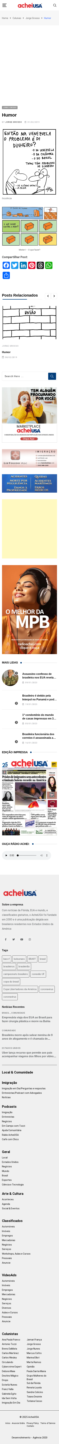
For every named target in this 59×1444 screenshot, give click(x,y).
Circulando (7, 1362)
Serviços (6, 1249)
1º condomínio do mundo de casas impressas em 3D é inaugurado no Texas (39, 719)
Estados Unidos (11, 1048)
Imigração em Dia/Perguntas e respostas (24, 1088)
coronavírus (9, 996)
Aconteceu (8, 1199)
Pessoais (7, 1258)
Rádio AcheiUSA (10, 1135)
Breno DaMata (9, 1348)
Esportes (7, 1180)
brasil (43, 958)
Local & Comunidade (17, 1072)
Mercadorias (8, 1240)
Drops (5, 1380)
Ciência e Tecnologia (13, 1184)
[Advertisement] (29, 56)
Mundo (5, 1171)
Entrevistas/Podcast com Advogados (22, 1093)
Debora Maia (8, 1371)
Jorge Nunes (33, 1348)
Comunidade (18, 1013)
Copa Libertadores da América (20, 989)
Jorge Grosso (33, 18)
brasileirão (24, 966)
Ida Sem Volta (9, 1398)
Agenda (6, 1204)
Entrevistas (8, 1116)
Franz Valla (7, 1389)
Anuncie (6, 1262)
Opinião (31, 1366)
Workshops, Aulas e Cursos (16, 1253)
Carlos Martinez (10, 1353)
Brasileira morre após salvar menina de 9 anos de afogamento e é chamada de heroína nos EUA (27, 1039)
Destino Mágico (10, 1375)
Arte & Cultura (12, 1194)
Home (5, 18)
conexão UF (38, 974)
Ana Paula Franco (11, 1339)
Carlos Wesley (9, 1357)
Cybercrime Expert (11, 1366)
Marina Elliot (33, 1357)
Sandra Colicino (35, 1392)
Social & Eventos (11, 1208)
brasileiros (9, 966)
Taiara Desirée (34, 1396)
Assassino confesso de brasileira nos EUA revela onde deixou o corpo (38, 678)
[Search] (55, 5)
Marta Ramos (34, 1362)
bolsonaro (19, 958)
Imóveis (6, 1231)
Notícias (6, 1097)
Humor (6, 352)
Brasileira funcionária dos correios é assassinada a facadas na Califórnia (38, 738)
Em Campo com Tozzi (13, 1126)
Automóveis (8, 1226)
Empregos (7, 1235)
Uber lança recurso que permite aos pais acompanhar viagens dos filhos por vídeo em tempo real (28, 1056)
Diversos (6, 1308)
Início (7, 1423)
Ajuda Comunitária (11, 1130)
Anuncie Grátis (18, 1423)
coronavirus (46, 989)
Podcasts (9, 1107)
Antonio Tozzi (9, 1344)
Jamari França (34, 1339)
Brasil (6, 1013)
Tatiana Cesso (34, 1401)
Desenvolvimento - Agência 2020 (29, 1437)
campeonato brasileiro (15, 974)
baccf (6, 958)
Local (5, 1157)
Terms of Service (47, 1423)
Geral (6, 1152)
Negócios (7, 1121)
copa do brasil (11, 981)
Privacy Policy (33, 1423)
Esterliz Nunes (9, 1384)
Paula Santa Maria (36, 1371)
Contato (30, 1426)
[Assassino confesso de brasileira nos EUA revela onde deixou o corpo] (10, 678)
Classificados (12, 1221)
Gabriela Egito (9, 1393)
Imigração (9, 1083)
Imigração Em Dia (11, 1402)
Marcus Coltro (34, 1353)
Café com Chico (10, 1139)
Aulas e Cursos (10, 1312)
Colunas (17, 18)
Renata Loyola (34, 1387)
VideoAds (9, 1275)
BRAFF (32, 958)
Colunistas (10, 1334)
